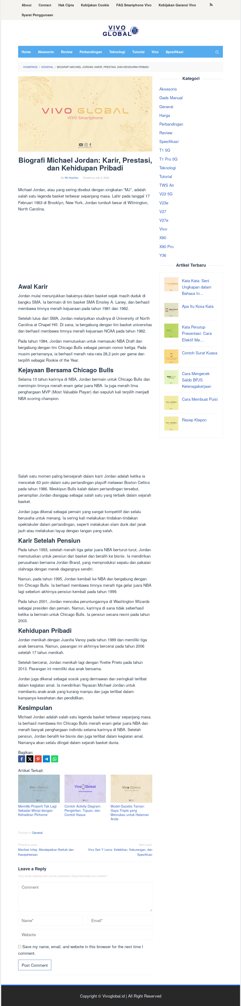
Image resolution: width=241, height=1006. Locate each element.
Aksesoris (168, 89)
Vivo (163, 229)
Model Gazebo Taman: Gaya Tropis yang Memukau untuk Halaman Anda (130, 812)
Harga (164, 115)
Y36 (162, 255)
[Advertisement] (85, 248)
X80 (162, 237)
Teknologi (167, 167)
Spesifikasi (169, 141)
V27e (163, 220)
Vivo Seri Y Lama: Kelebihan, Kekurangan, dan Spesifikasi (120, 849)
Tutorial (165, 176)
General (37, 832)
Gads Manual (171, 97)
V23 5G (166, 194)
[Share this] (21, 758)
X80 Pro (166, 246)
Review (165, 132)
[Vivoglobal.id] (120, 30)
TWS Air (166, 185)
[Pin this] (38, 758)
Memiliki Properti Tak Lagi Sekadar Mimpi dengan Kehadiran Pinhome (37, 810)
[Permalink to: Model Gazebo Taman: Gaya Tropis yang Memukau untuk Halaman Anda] (131, 789)
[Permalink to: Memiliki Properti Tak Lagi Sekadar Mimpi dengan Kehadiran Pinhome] (39, 789)
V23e (163, 203)
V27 (162, 211)
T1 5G (164, 150)
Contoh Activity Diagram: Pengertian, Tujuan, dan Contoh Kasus (82, 810)
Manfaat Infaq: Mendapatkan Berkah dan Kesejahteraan (46, 849)
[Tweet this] (29, 758)
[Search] (217, 52)
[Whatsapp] (54, 758)
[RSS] (211, 5)
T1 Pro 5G (168, 159)
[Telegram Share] (46, 758)
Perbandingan (171, 124)
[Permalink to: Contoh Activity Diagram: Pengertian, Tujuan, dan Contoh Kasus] (85, 789)
